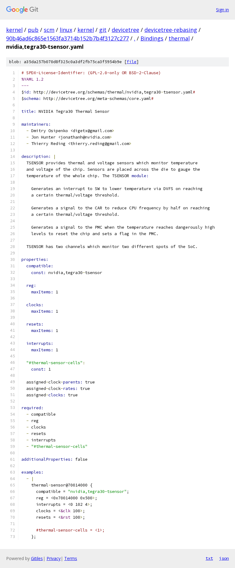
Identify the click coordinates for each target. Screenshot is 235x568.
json (224, 558)
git (102, 29)
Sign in (222, 10)
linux (66, 29)
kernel (14, 29)
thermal (179, 38)
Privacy (54, 558)
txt (209, 558)
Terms (70, 558)
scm (49, 29)
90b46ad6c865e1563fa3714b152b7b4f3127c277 (67, 38)
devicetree (125, 29)
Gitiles (37, 558)
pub (33, 29)
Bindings (151, 38)
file (131, 61)
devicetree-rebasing (170, 29)
